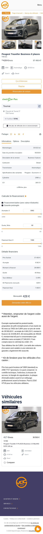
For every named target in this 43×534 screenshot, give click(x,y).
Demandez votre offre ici (21, 303)
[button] (21, 28)
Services (7, 503)
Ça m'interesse (21, 81)
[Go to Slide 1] (9, 44)
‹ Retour (6, 13)
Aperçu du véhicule (31, 13)
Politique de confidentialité (17, 519)
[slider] (41, 214)
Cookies (6, 519)
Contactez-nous (10, 508)
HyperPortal (32, 531)
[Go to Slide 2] (25, 44)
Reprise (21, 86)
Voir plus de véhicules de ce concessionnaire (23, 126)
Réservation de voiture (21, 91)
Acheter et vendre (11, 499)
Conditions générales (33, 519)
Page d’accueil (17, 13)
